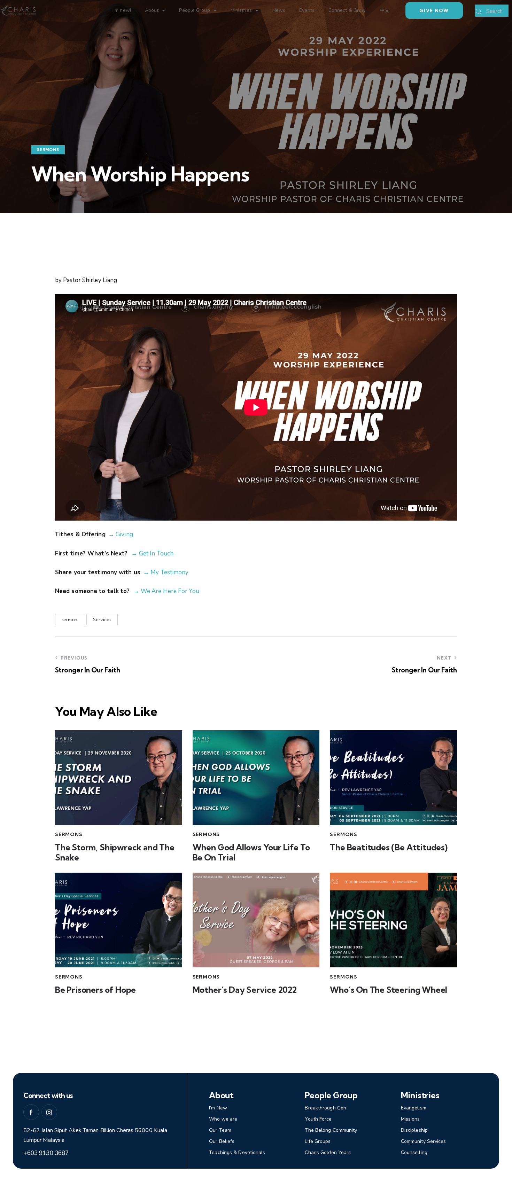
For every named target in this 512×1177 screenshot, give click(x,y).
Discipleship (414, 1130)
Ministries (241, 10)
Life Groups (318, 1141)
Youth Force (318, 1119)
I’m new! (122, 10)
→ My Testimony (165, 572)
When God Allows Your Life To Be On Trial (251, 852)
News (278, 10)
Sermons (48, 149)
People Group (194, 10)
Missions (410, 1119)
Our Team (220, 1130)
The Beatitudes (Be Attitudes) (389, 847)
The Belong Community (331, 1130)
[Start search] (479, 11)
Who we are (223, 1119)
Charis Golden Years (328, 1152)
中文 (384, 10)
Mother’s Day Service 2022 (245, 990)
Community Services (423, 1141)
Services (102, 619)
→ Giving (120, 534)
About (152, 10)
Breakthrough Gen (325, 1108)
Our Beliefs (221, 1141)
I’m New (218, 1108)
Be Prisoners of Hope (95, 990)
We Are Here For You (169, 591)
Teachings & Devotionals (237, 1152)
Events (307, 10)
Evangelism (413, 1108)
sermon (70, 619)
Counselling (414, 1152)
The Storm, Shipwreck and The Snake (114, 852)
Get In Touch (156, 553)
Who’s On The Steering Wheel (388, 990)
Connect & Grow (347, 10)
